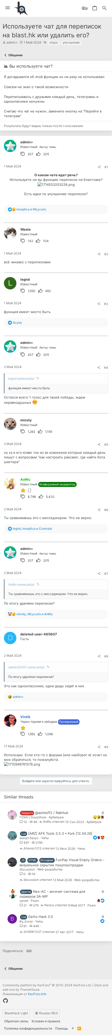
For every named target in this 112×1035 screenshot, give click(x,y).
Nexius (49, 905)
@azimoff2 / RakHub (51, 813)
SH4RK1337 (32, 932)
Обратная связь (16, 1021)
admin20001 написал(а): (26, 667)
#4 (106, 368)
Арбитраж (56, 817)
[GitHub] (5, 1001)
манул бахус (29, 838)
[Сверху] (73, 1028)
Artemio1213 (32, 848)
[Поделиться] (99, 167)
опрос (53, 42)
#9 (106, 747)
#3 (106, 304)
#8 (106, 656)
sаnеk (24, 901)
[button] (8, 7)
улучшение (71, 42)
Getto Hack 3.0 (40, 917)
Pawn (35, 901)
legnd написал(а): (21, 378)
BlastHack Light (16, 1013)
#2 (106, 254)
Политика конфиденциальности (28, 1028)
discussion (27, 869)
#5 (106, 444)
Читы (45, 838)
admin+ (12, 42)
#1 (106, 167)
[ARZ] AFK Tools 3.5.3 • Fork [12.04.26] (60, 833)
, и (32, 528)
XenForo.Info (37, 994)
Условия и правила (46, 1021)
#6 (106, 510)
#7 (106, 574)
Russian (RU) (48, 1013)
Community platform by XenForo (47, 985)
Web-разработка (50, 869)
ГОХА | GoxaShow (33, 817)
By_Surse (26, 921)
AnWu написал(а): (21, 584)
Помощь (61, 1028)
